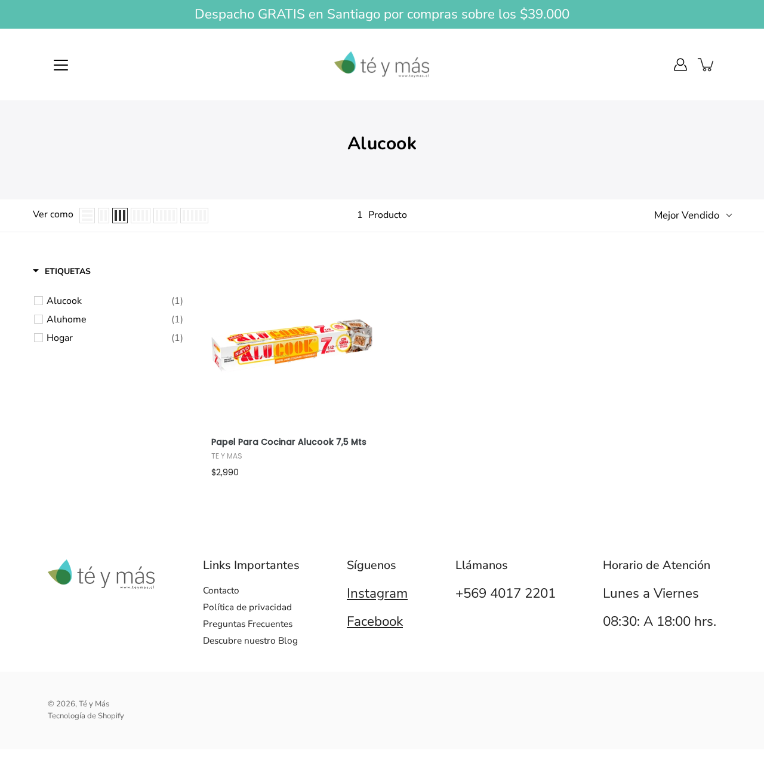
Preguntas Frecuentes (247, 623)
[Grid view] (103, 215)
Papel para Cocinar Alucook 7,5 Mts (288, 442)
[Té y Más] (382, 64)
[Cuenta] (680, 64)
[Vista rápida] (360, 361)
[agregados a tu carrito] (706, 64)
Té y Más (94, 704)
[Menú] (61, 65)
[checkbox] (115, 301)
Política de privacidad (247, 607)
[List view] (87, 215)
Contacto (221, 590)
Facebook (375, 621)
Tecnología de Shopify (86, 716)
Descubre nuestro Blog (250, 640)
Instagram (377, 593)
